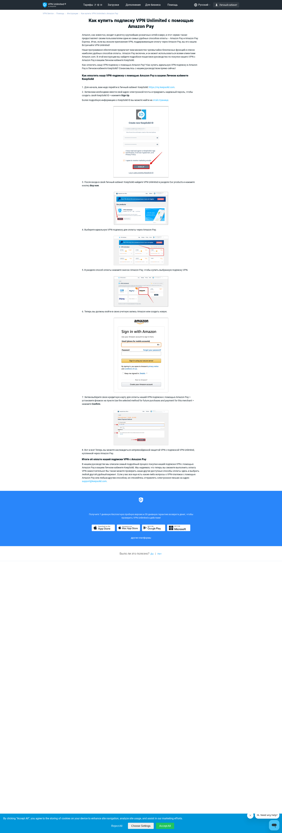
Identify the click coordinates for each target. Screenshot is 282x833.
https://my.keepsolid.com (161, 87)
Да (152, 553)
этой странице (160, 100)
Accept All (165, 826)
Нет (159, 553)
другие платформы (141, 537)
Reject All (116, 826)
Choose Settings (140, 826)
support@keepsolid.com (94, 481)
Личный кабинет (228, 5)
